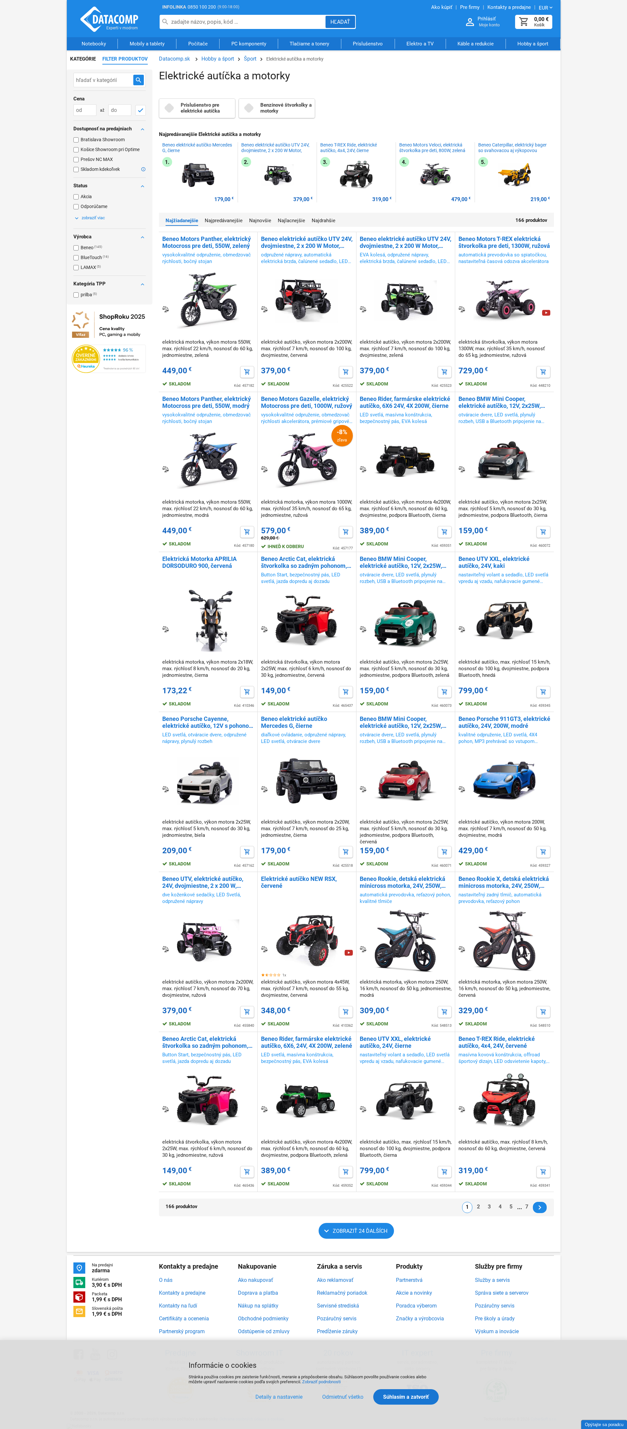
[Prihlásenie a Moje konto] (470, 22)
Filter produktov (125, 59)
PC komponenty (248, 44)
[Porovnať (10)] (264, 309)
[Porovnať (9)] (363, 309)
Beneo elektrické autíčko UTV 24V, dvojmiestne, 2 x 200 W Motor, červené (307, 242)
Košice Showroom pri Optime (110, 149)
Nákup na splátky (258, 1306)
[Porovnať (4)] (264, 789)
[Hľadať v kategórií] (138, 80)
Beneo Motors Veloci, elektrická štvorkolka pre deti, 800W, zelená (432, 147)
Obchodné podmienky (263, 1318)
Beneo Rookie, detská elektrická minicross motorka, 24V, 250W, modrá (402, 882)
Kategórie (83, 59)
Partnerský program (182, 1331)
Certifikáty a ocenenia (184, 1318)
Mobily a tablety (147, 44)
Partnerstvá (409, 1280)
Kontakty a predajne (182, 1293)
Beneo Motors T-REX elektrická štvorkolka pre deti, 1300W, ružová (504, 242)
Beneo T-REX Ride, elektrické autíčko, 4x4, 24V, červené (496, 1042)
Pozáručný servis (336, 1318)
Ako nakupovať (255, 1280)
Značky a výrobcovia (420, 1318)
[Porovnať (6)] (461, 469)
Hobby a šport (532, 44)
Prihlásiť (487, 19)
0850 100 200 (202, 7)
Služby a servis (492, 1280)
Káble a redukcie (475, 44)
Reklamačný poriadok (342, 1293)
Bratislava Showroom (103, 139)
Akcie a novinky (414, 1293)
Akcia (86, 196)
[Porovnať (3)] (264, 949)
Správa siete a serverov (502, 1293)
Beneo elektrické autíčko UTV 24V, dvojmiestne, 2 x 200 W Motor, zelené (275, 150)
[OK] (140, 110)
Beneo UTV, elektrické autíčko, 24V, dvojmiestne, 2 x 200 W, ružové (202, 882)
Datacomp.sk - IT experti (109, 19)
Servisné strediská (338, 1306)
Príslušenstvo (368, 44)
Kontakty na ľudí (178, 1306)
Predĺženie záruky (337, 1331)
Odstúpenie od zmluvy (264, 1331)
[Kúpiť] (247, 372)
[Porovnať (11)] (165, 309)
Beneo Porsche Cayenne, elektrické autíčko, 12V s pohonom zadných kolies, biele (208, 722)
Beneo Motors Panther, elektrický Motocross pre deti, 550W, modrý (206, 402)
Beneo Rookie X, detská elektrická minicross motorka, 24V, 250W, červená (503, 882)
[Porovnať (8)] (165, 469)
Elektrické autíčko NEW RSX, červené (299, 882)
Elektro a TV (420, 44)
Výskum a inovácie (497, 1331)
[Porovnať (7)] (363, 469)
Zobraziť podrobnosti (321, 1381)
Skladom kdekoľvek (100, 169)
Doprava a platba (258, 1293)
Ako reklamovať (335, 1280)
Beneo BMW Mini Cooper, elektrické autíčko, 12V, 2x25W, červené (401, 722)
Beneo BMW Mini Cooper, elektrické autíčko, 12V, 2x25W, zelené (401, 562)
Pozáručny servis (494, 1306)
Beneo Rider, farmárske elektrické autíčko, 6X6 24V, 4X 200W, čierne (405, 402)
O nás (165, 1280)
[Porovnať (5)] (264, 629)
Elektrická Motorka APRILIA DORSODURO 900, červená (199, 562)
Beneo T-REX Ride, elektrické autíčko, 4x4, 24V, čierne (348, 147)
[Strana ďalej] (540, 1207)
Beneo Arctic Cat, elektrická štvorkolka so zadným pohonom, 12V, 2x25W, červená (304, 562)
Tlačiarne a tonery (309, 44)
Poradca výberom (416, 1306)
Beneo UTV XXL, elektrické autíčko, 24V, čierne (395, 1042)
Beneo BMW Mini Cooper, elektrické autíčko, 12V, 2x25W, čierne (499, 402)
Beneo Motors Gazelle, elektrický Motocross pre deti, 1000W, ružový (306, 402)
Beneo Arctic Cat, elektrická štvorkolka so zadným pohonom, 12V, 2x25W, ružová (205, 1042)
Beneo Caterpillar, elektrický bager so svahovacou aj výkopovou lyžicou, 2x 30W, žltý (512, 150)
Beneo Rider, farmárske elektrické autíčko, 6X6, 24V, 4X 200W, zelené (306, 1042)
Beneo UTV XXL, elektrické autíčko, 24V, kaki (494, 562)
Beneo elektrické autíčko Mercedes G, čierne (197, 147)
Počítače (198, 44)
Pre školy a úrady (495, 1318)
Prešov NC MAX (97, 159)
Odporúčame (94, 206)
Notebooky (94, 44)
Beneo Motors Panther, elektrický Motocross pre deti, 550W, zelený (206, 242)
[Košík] (524, 22)
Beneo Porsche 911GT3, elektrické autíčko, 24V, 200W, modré (504, 722)
